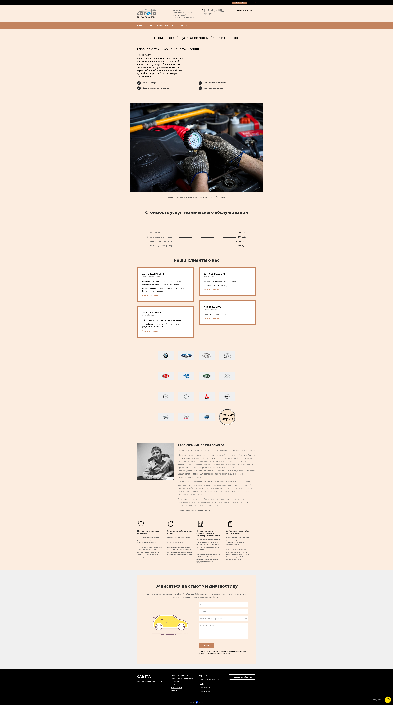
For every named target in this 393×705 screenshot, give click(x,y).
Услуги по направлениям (179, 676)
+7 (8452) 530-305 (222, 3)
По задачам (175, 682)
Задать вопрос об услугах (242, 677)
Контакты (183, 25)
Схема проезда (244, 10)
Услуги (139, 25)
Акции (149, 25)
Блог (174, 25)
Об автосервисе (162, 25)
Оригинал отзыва (150, 295)
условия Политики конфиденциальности (233, 651)
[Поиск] (255, 3)
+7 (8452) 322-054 (159, 3)
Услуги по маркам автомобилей (182, 679)
